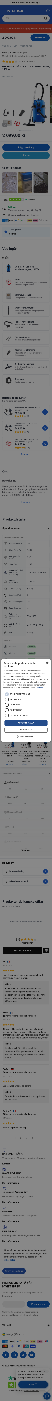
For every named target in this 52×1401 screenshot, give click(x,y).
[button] (26, 736)
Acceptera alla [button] (26, 723)
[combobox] (47, 662)
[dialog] (26, 700)
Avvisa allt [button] (26, 730)
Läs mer (39, 688)
